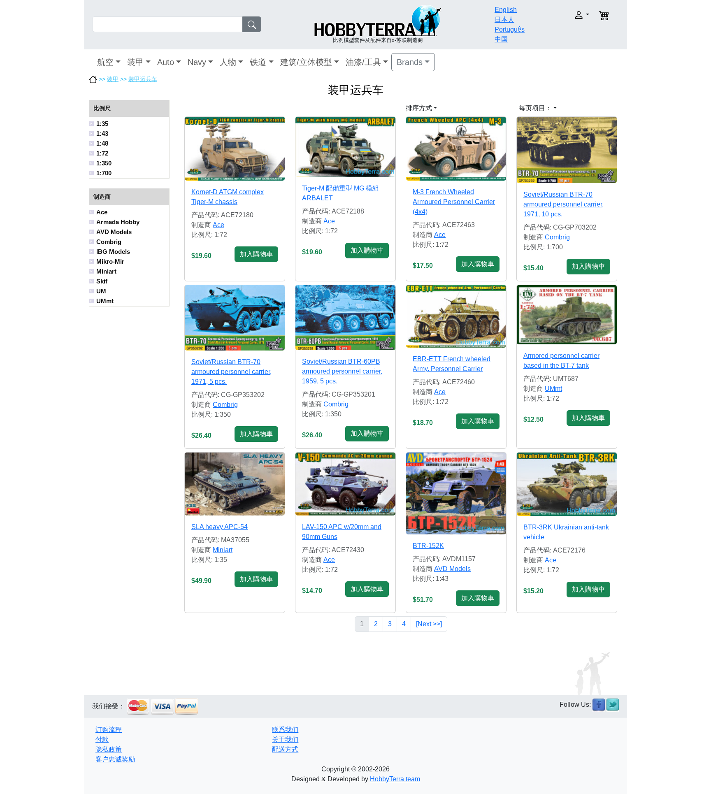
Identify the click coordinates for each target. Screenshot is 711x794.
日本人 (504, 19)
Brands (410, 62)
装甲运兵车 (142, 79)
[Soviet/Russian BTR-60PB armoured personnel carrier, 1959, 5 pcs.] (345, 317)
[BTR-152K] (456, 493)
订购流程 (108, 729)
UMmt (105, 300)
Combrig (108, 241)
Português (510, 29)
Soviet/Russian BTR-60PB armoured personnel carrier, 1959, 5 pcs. (342, 371)
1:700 (104, 172)
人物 (228, 62)
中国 (501, 39)
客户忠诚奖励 (115, 759)
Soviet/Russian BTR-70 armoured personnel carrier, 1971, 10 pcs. (563, 204)
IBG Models (113, 251)
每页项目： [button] (535, 107)
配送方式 (285, 749)
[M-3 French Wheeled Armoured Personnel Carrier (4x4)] (456, 148)
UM (101, 291)
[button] (564, 15)
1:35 (102, 123)
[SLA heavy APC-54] (235, 484)
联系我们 (285, 729)
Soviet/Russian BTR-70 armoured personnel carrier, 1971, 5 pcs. (231, 371)
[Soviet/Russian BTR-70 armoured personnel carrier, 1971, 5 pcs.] (235, 318)
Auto (165, 62)
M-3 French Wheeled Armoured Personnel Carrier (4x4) (454, 201)
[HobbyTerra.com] (377, 19)
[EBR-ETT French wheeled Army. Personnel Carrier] (456, 316)
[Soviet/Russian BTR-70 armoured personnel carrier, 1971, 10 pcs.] (567, 150)
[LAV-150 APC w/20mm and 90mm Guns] (345, 484)
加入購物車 (256, 254)
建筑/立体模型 (306, 62)
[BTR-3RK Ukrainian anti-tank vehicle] (567, 484)
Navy (197, 62)
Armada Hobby (117, 221)
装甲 (135, 62)
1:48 (102, 143)
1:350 (104, 163)
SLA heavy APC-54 (219, 526)
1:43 (102, 133)
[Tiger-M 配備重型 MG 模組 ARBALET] (345, 147)
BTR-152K (428, 545)
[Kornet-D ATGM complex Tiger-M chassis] (235, 148)
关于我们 (285, 739)
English (506, 9)
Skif (101, 281)
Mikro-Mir (110, 261)
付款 (102, 739)
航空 (105, 62)
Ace (101, 212)
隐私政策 (108, 749)
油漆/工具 (363, 62)
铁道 (258, 62)
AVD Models (114, 231)
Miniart (106, 271)
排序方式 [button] (419, 107)
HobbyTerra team (395, 778)
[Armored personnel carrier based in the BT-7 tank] (567, 315)
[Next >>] (429, 623)
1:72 (102, 153)
